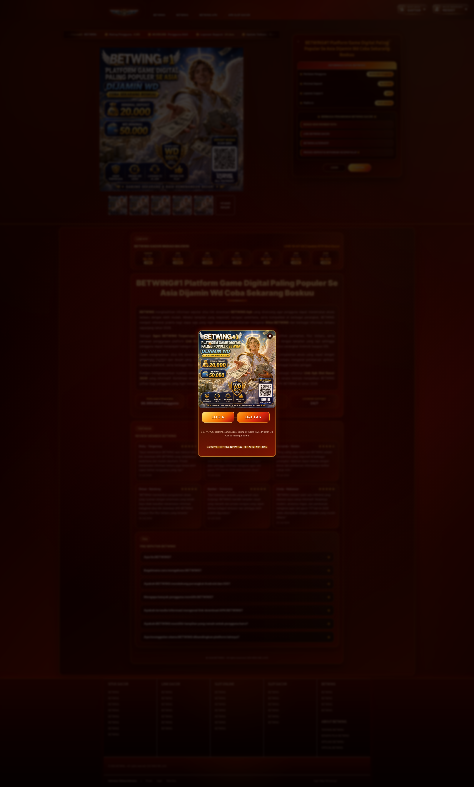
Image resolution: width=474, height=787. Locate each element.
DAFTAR (253, 417)
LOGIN (218, 417)
